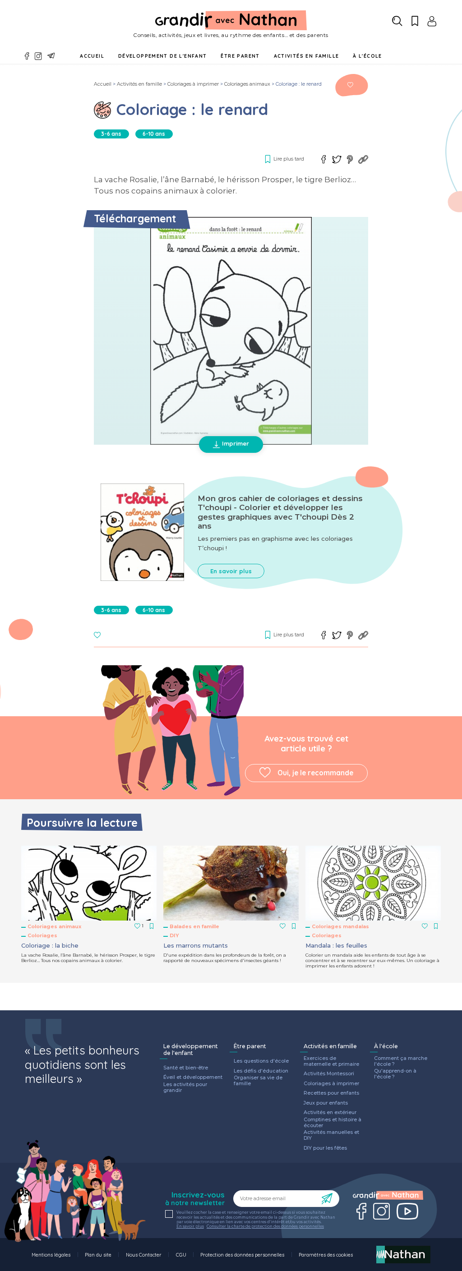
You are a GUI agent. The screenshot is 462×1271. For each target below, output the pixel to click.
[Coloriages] (102, 110)
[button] (231, 331)
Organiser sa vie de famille (258, 1081)
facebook (27, 56)
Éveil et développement (192, 1077)
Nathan (403, 1254)
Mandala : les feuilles (336, 945)
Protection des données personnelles (242, 1255)
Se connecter (432, 21)
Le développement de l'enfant (190, 1049)
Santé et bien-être (185, 1068)
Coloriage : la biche (50, 945)
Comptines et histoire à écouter (332, 1122)
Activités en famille (306, 56)
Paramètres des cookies (326, 1255)
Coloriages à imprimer (193, 84)
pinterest (350, 159)
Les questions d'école (261, 1061)
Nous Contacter (144, 1255)
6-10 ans (154, 133)
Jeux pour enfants (326, 1103)
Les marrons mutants (195, 945)
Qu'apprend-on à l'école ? (395, 1074)
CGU (181, 1255)
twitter (337, 159)
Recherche (397, 21)
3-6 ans (111, 133)
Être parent (250, 1046)
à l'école (367, 56)
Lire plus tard (350, 85)
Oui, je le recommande (315, 773)
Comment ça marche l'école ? (400, 1061)
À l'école (386, 1046)
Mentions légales (51, 1255)
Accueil (92, 56)
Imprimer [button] (235, 443)
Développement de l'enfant (162, 56)
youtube (407, 1211)
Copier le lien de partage (363, 159)
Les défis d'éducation (261, 1071)
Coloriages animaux (247, 84)
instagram (38, 56)
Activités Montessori (329, 1074)
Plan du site (98, 1255)
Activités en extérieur (330, 1112)
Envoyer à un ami (51, 56)
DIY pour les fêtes (325, 1148)
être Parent (240, 56)
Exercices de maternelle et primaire (331, 1061)
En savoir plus (231, 571)
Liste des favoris (415, 21)
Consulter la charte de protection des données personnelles (265, 1226)
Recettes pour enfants (331, 1093)
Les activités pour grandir (185, 1087)
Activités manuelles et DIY (331, 1135)
